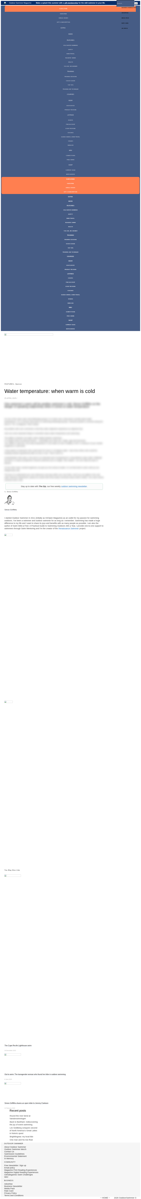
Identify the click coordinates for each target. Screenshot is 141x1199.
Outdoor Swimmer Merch (15, 1149)
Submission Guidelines (14, 1154)
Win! (70, 150)
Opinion (18, 384)
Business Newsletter (129, 7)
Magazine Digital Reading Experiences (21, 1172)
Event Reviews (71, 128)
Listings (70, 115)
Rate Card (125, 23)
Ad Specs (125, 28)
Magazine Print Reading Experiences (20, 1170)
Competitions (70, 155)
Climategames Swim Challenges (18, 1175)
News (70, 34)
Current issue (70, 170)
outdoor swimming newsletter (74, 486)
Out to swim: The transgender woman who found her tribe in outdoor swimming (35, 1074)
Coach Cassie (70, 80)
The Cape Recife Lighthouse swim (18, 1045)
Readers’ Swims (70, 58)
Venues (70, 141)
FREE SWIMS (70, 159)
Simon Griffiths (12, 492)
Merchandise (70, 174)
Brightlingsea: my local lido (21, 1137)
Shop (70, 165)
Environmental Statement (15, 1156)
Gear (70, 100)
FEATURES (9, 384)
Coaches (71, 132)
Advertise (125, 12)
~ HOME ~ (105, 1198)
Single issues (63, 18)
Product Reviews (70, 109)
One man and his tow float (21, 1140)
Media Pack (125, 18)
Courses (70, 94)
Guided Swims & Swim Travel (70, 136)
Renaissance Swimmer (68, 528)
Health (70, 62)
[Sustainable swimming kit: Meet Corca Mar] (54, 783)
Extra (63, 28)
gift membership (71, 3)
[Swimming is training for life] (54, 616)
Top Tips (70, 85)
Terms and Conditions (13, 1195)
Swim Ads (71, 145)
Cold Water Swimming (70, 45)
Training (70, 71)
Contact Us (9, 1152)
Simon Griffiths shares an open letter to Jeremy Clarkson (26, 1103)
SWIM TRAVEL (70, 53)
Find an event (70, 124)
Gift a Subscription (63, 22)
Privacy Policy (10, 1193)
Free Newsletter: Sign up (15, 1165)
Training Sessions (70, 76)
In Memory (9, 1158)
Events (70, 120)
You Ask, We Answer (70, 66)
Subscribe (63, 8)
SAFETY (70, 49)
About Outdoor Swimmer (15, 1147)
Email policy (9, 1168)
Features (70, 40)
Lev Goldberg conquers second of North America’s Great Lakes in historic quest (23, 1130)
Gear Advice (70, 105)
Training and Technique (71, 89)
